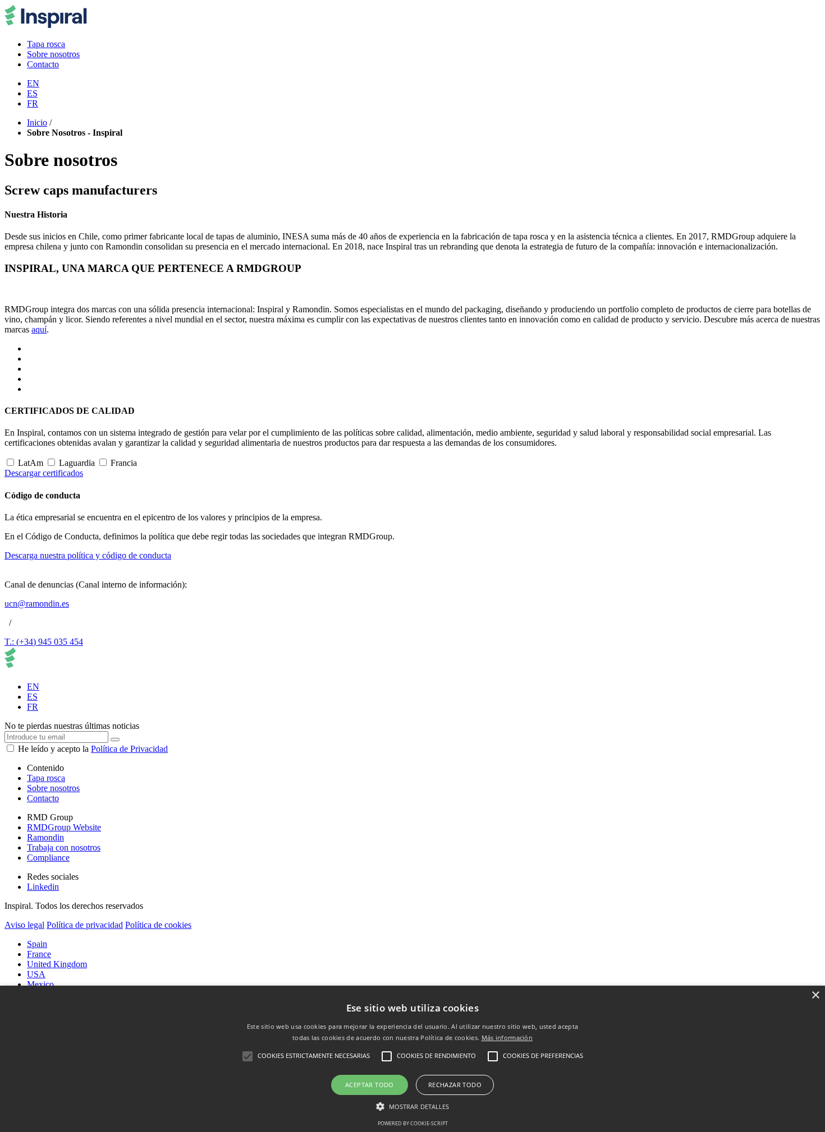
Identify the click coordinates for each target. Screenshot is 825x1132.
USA (36, 974)
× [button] (815, 995)
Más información (507, 1037)
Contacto (43, 798)
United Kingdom (57, 964)
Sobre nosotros (53, 788)
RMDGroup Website (64, 827)
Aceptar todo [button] (369, 1084)
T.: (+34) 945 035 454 (43, 641)
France (39, 954)
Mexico (40, 984)
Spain (37, 944)
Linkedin (43, 886)
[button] (413, 1106)
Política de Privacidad (129, 749)
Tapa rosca (46, 778)
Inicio (37, 122)
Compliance (48, 857)
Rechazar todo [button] (455, 1084)
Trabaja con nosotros (63, 847)
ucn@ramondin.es (36, 603)
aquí (39, 329)
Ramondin (45, 837)
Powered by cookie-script (413, 1123)
